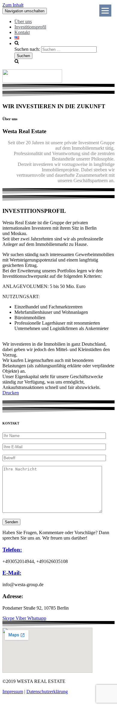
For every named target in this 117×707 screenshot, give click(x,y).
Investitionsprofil (30, 26)
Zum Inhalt (12, 5)
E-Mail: (11, 573)
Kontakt (22, 32)
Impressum (12, 691)
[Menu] (105, 11)
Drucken (10, 392)
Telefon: (12, 549)
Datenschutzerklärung (47, 691)
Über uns (23, 21)
